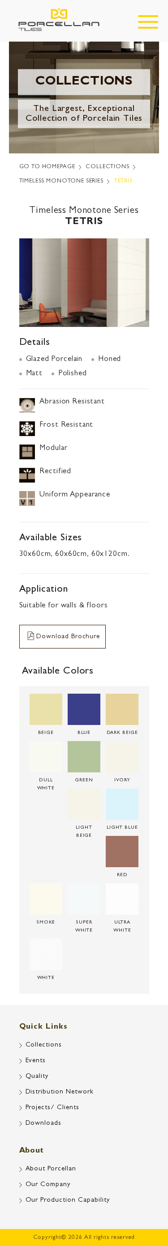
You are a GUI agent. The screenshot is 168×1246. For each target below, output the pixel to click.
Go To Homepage (47, 167)
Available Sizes (50, 538)
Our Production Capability (68, 1200)
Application (43, 590)
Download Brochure (67, 637)
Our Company (48, 1185)
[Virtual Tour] (143, 1201)
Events (36, 1061)
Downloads (44, 1123)
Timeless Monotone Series (61, 181)
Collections (107, 167)
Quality (37, 1076)
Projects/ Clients (53, 1108)
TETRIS (123, 181)
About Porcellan (51, 1169)
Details (34, 343)
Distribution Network (60, 1092)
